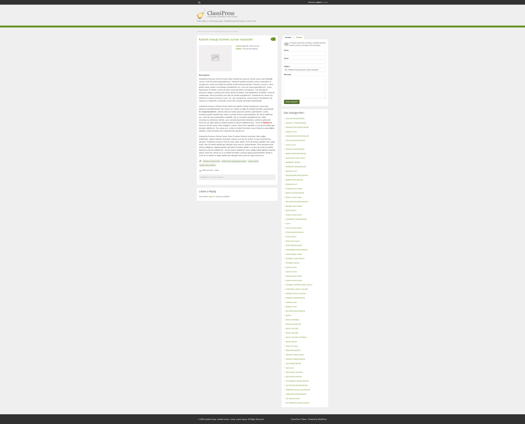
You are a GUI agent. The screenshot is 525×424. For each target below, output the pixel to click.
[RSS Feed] (199, 2)
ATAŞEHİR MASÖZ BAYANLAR (297, 136)
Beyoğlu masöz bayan (294, 206)
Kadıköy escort (291, 302)
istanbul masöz (291, 267)
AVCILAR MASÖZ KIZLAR (295, 140)
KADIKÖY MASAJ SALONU (296, 294)
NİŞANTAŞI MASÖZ (293, 350)
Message (287, 74)
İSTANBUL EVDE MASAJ (295, 259)
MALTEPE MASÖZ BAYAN (295, 311)
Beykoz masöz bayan (294, 197)
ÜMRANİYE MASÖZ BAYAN (296, 394)
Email (286, 58)
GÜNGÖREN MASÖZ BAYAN (296, 250)
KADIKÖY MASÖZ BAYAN (295, 298)
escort (288, 224)
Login (325, 2)
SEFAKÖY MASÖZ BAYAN (295, 359)
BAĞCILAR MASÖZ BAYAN (296, 154)
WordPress (322, 419)
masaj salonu (253, 161)
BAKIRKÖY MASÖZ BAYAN (296, 167)
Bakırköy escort (291, 171)
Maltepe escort (291, 307)
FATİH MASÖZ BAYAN (294, 245)
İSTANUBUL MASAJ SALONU (297, 289)
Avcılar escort (207, 31)
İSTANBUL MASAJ (293, 263)
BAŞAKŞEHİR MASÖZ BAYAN (297, 175)
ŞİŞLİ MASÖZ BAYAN (294, 377)
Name (286, 50)
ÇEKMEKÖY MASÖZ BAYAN (296, 219)
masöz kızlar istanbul (207, 165)
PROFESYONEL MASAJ (295, 355)
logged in (211, 197)
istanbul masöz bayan (294, 276)
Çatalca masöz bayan (294, 215)
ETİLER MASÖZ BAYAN (294, 232)
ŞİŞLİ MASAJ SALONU (294, 372)
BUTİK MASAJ (291, 210)
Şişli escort (290, 368)
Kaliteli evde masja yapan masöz (234, 161)
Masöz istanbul (291, 342)
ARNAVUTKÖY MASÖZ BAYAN (297, 127)
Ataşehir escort (291, 132)
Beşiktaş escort (291, 184)
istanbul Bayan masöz (294, 254)
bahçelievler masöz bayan (295, 158)
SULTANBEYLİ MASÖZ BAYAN (297, 381)
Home (200, 31)
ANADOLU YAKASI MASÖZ (296, 123)
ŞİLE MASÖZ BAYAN (293, 364)
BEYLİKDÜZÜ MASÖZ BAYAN (297, 202)
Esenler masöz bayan (294, 228)
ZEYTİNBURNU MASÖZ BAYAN (297, 403)
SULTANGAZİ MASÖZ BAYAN (297, 385)
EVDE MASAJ (291, 237)
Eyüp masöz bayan (293, 241)
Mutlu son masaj (292, 346)
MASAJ (288, 315)
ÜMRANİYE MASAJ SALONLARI (298, 390)
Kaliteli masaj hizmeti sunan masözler (226, 39)
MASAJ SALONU (292, 329)
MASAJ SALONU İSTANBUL (296, 337)
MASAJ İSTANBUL (293, 320)
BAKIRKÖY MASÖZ (293, 162)
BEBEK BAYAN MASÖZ (294, 180)
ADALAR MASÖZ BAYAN (295, 119)
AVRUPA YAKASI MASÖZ (295, 149)
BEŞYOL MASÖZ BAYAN (295, 193)
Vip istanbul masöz (293, 399)
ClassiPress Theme (299, 419)
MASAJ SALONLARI (293, 324)
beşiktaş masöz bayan (294, 189)
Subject (287, 66)
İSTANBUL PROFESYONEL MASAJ (299, 285)
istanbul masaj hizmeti (211, 161)
